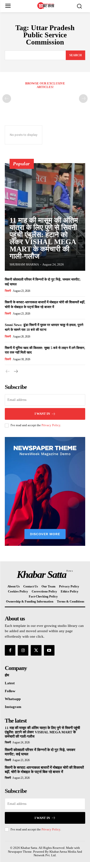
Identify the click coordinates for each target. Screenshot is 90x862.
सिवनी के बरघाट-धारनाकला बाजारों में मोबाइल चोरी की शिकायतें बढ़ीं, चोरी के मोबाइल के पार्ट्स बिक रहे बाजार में (44, 770)
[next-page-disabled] (83, 98)
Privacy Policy (51, 425)
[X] (36, 650)
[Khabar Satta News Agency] (46, 6)
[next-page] (15, 372)
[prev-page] (6, 98)
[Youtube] (49, 650)
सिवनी (8, 291)
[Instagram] (23, 650)
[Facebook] (10, 650)
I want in (42, 413)
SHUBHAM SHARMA (24, 264)
